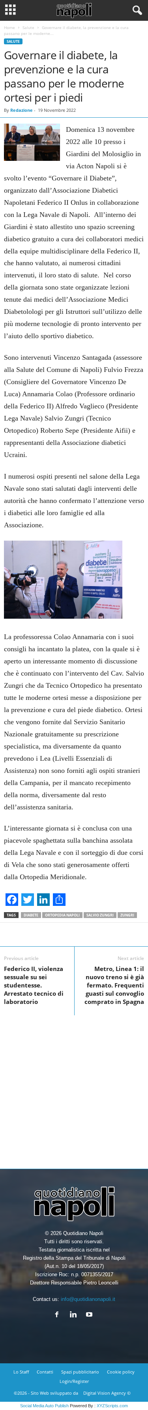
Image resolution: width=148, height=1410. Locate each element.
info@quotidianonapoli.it (88, 1299)
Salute (28, 27)
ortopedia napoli (62, 915)
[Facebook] (59, 1315)
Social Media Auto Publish (44, 1405)
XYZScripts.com (112, 1405)
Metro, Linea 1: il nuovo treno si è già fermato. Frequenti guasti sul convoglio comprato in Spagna (114, 985)
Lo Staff (21, 1372)
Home (9, 27)
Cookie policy (121, 1372)
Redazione (21, 110)
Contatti (45, 1372)
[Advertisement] (74, 1088)
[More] (106, 934)
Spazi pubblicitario (80, 1372)
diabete (31, 915)
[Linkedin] (75, 1315)
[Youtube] (90, 1315)
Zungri (127, 915)
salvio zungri (100, 915)
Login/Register (74, 1381)
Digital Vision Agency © (107, 1393)
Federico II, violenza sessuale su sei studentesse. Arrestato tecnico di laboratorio (34, 985)
